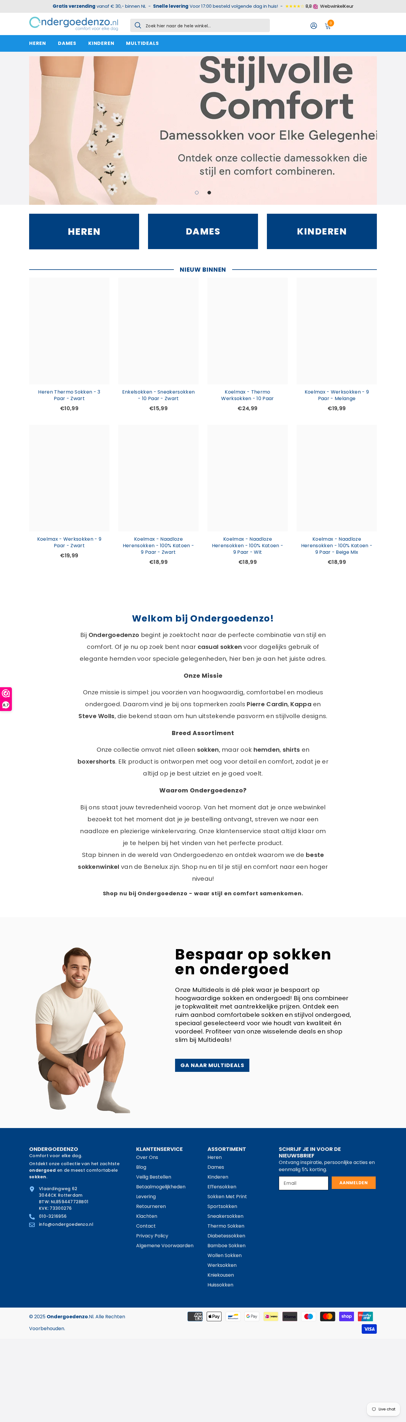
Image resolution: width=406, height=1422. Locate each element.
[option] (203, 130)
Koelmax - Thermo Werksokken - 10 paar (247, 395)
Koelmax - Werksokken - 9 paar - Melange (337, 395)
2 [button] (209, 192)
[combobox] (205, 25)
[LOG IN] (313, 25)
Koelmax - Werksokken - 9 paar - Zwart (69, 542)
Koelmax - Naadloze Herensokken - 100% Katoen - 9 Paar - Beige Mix (337, 546)
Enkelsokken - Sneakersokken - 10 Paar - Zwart (158, 395)
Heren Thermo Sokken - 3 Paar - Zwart (69, 395)
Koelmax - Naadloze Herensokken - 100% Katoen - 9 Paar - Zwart (158, 546)
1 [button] (197, 192)
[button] (34, 130)
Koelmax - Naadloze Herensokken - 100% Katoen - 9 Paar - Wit (248, 546)
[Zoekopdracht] (200, 25)
